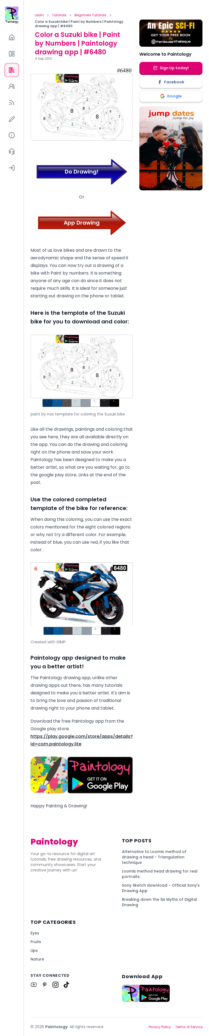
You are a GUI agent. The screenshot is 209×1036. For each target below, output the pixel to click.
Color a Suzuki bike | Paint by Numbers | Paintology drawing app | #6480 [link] (79, 24)
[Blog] (11, 103)
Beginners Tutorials (90, 15)
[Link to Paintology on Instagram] (55, 984)
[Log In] (11, 168)
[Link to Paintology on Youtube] (33, 984)
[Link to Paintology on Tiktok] (66, 984)
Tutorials (59, 15)
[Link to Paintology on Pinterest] (44, 984)
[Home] (11, 37)
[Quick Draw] (11, 119)
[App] (11, 54)
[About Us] (11, 135)
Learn (39, 15)
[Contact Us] (11, 151)
